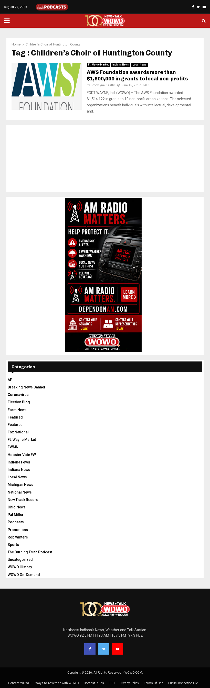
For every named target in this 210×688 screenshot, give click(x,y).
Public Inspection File (183, 683)
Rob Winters (18, 537)
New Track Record (23, 500)
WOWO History (20, 567)
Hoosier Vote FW (22, 455)
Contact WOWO (19, 683)
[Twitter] (103, 649)
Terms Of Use (153, 683)
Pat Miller (16, 515)
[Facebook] (90, 649)
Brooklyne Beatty (103, 85)
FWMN (13, 447)
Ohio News (17, 507)
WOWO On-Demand (24, 575)
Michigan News (20, 484)
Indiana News (120, 64)
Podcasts (16, 522)
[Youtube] (117, 649)
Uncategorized (20, 559)
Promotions (18, 530)
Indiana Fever (19, 462)
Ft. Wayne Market (98, 64)
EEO (112, 683)
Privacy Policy (129, 683)
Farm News (17, 410)
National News (20, 492)
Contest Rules (94, 683)
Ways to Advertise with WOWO (57, 683)
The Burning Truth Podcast (30, 552)
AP (10, 380)
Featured (15, 417)
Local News (139, 64)
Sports (13, 545)
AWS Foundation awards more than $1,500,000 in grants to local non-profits (137, 75)
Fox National (18, 432)
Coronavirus (18, 395)
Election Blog (19, 402)
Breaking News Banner (27, 387)
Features (15, 425)
